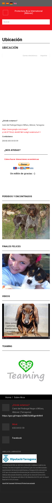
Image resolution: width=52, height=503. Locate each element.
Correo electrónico (29, 56)
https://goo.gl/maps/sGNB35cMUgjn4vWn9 (22, 415)
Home (8, 397)
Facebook (17, 438)
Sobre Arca (19, 397)
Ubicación (10, 47)
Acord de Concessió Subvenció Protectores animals (18, 483)
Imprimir (44, 56)
